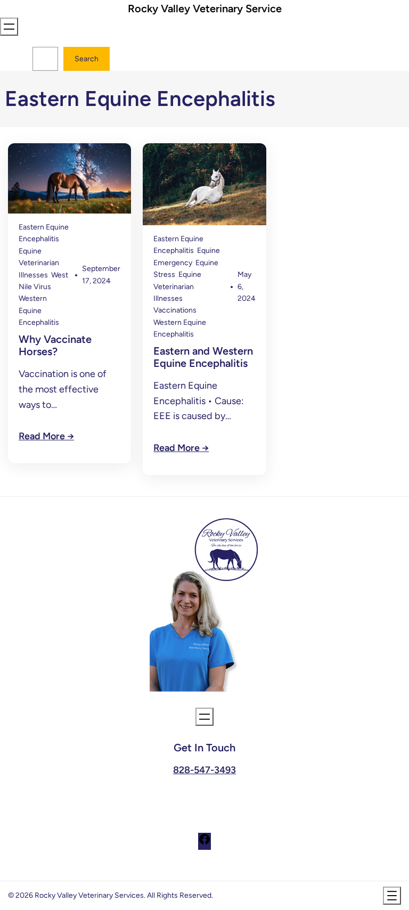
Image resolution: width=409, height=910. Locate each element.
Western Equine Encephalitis (39, 310)
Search (87, 58)
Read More (42, 436)
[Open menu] (9, 27)
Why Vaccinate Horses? (55, 345)
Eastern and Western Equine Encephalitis (203, 357)
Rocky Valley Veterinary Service (205, 8)
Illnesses (33, 275)
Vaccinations (175, 310)
